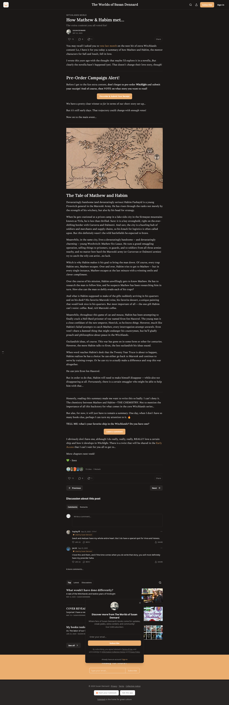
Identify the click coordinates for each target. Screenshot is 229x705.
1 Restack (97, 469)
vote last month (108, 46)
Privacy (114, 686)
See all (71, 645)
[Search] (190, 4)
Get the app (127, 692)
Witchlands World (76, 15)
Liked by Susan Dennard (83, 535)
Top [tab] (69, 582)
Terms (121, 686)
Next (154, 488)
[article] (114, 595)
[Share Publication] (196, 4)
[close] (140, 603)
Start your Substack (107, 692)
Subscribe (207, 4)
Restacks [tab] (84, 507)
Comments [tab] (72, 507)
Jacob (74, 548)
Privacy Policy (134, 652)
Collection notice (133, 686)
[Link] (62, 78)
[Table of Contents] (3, 352)
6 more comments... (74, 569)
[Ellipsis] (161, 531)
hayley (75, 531)
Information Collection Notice (113, 652)
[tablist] (77, 507)
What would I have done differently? (89, 590)
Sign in (220, 4)
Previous (76, 488)
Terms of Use (127, 649)
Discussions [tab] (87, 582)
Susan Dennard (79, 30)
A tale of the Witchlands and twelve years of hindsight (90, 593)
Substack (101, 699)
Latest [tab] (76, 582)
